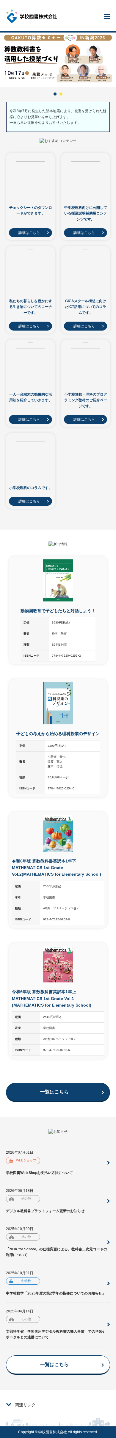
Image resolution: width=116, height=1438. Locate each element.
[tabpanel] (58, 60)
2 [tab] (61, 94)
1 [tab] (55, 94)
